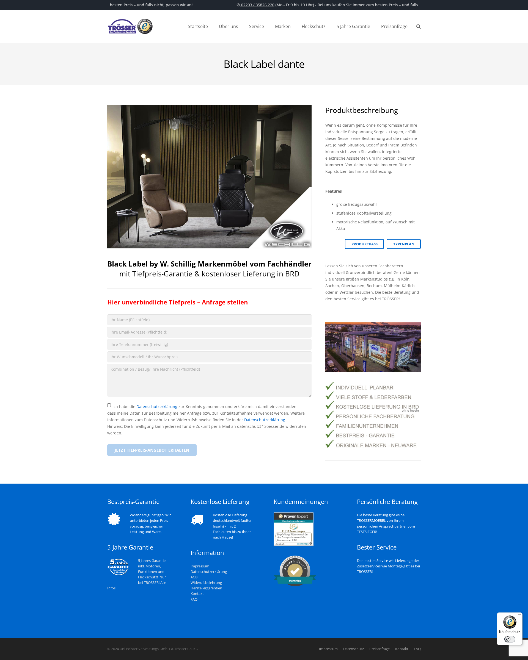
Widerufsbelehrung (206, 582)
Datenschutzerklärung (156, 406)
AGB (194, 577)
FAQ (194, 599)
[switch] (509, 639)
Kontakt (197, 593)
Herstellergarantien (206, 588)
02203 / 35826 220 (251, 4)
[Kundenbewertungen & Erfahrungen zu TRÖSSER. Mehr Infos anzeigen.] (294, 544)
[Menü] (519, 615)
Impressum (200, 566)
